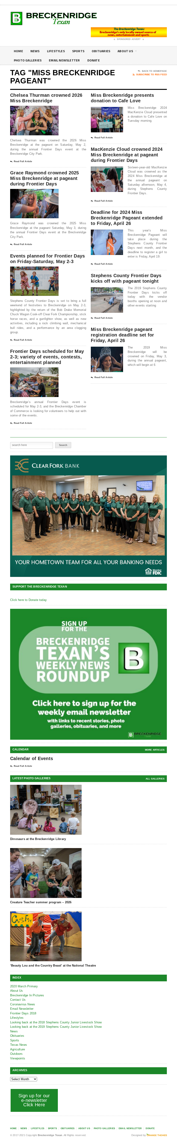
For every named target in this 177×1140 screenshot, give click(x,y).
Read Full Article (23, 161)
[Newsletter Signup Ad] (88, 674)
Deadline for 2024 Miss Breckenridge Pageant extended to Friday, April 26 (127, 218)
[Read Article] (40, 110)
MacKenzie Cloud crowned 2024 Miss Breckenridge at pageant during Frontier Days (126, 155)
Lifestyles (56, 51)
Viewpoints (17, 1058)
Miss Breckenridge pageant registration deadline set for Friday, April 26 (122, 335)
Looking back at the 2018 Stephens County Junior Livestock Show (56, 1022)
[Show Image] (29, 110)
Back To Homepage (154, 71)
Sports (78, 51)
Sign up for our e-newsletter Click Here (34, 1100)
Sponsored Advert (129, 39)
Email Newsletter (64, 60)
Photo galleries (27, 60)
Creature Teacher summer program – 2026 (40, 902)
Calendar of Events (31, 758)
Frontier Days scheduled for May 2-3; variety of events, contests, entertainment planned (47, 357)
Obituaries (101, 51)
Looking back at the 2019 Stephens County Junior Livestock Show (56, 1026)
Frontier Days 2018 (23, 1013)
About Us (125, 51)
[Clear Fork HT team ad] (88, 516)
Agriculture (17, 1049)
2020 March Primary (24, 986)
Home (18, 51)
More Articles (155, 750)
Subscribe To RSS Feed (151, 74)
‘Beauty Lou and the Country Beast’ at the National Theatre (53, 965)
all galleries (155, 778)
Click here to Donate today (28, 600)
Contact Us (18, 999)
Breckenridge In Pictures (27, 995)
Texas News (18, 1044)
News (35, 51)
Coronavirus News (22, 1004)
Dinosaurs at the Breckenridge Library (38, 839)
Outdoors (16, 1053)
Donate (93, 60)
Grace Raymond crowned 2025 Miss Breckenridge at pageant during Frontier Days (44, 178)
